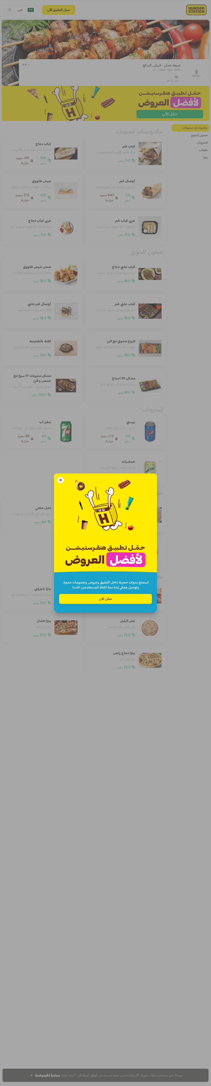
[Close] (60, 480)
